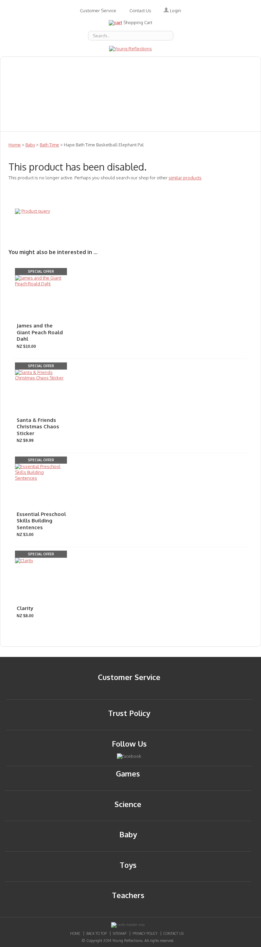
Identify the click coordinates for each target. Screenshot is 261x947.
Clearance (97, 124)
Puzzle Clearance (146, 124)
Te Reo (149, 109)
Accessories (58, 64)
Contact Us (140, 10)
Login (175, 10)
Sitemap (119, 933)
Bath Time (49, 144)
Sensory (17, 124)
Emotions (98, 64)
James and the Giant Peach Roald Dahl (40, 332)
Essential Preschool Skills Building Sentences (41, 521)
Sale (202, 109)
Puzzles (146, 94)
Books (156, 64)
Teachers (115, 109)
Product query (35, 211)
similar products (185, 177)
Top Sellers (56, 124)
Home (14, 144)
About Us (18, 64)
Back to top (96, 933)
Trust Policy (129, 713)
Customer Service (98, 10)
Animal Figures (196, 64)
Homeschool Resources (37, 94)
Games (183, 79)
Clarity (25, 608)
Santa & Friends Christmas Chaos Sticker (38, 426)
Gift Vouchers (223, 79)
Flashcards (148, 79)
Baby (129, 64)
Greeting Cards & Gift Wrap (43, 79)
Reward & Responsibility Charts (48, 109)
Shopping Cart (137, 22)
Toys (177, 109)
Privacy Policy (145, 933)
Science (231, 109)
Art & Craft (107, 79)
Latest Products (102, 94)
